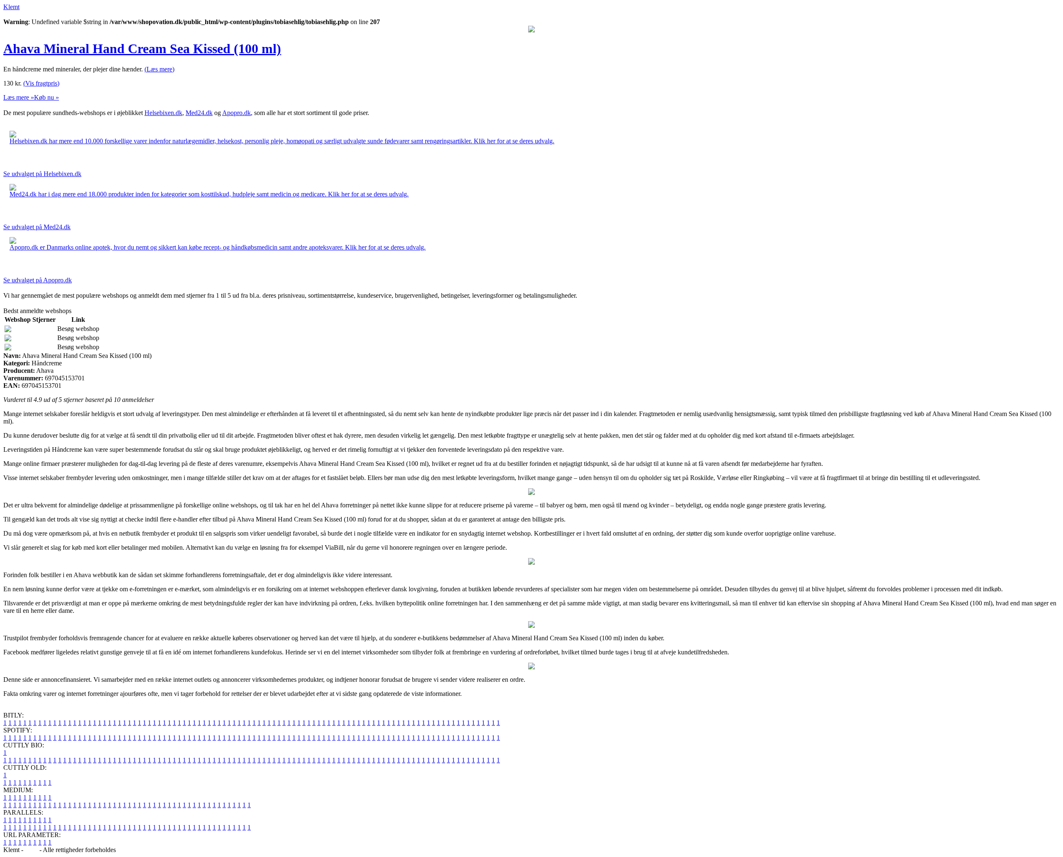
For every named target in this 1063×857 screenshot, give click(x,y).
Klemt (11, 6)
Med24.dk (199, 112)
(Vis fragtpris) (41, 83)
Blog (31, 849)
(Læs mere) (159, 69)
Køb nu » (46, 97)
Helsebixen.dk (163, 112)
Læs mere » (18, 97)
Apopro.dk (236, 112)
